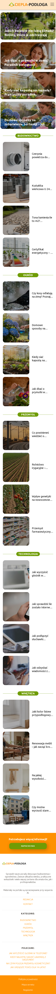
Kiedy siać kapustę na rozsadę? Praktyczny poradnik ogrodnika (27, 92)
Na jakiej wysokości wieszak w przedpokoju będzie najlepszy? (42, 777)
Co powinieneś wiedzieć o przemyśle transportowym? (41, 434)
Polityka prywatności (28, 979)
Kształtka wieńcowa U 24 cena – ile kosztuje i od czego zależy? (42, 187)
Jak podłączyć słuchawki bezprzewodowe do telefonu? (42, 637)
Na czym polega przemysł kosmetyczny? (28, 963)
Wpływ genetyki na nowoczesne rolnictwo (41, 498)
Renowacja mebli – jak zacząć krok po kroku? (42, 745)
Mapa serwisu (28, 984)
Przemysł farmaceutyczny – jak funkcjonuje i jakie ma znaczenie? (42, 530)
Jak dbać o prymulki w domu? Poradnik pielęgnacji (26, 62)
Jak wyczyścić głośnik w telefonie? (40, 574)
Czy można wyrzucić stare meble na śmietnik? (40, 809)
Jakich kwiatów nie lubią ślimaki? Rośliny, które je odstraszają (29, 33)
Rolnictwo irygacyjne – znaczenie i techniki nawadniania (39, 466)
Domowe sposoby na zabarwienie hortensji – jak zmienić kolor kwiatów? (24, 122)
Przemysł (28, 414)
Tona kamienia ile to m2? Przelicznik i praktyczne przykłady (42, 219)
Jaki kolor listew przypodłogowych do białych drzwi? (42, 713)
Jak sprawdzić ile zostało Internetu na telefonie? (42, 605)
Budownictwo (28, 135)
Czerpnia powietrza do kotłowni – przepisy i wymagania (40, 155)
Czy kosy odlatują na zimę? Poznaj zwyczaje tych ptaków (42, 295)
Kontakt (28, 904)
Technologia (28, 553)
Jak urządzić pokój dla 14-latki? (28, 967)
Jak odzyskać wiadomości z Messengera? (40, 669)
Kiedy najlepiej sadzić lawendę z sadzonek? (28, 958)
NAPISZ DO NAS (28, 846)
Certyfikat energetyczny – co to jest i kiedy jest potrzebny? (42, 251)
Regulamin (28, 990)
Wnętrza (28, 693)
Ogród (28, 275)
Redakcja (28, 899)
